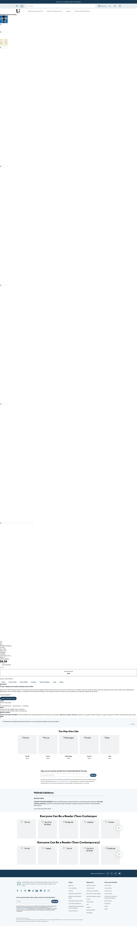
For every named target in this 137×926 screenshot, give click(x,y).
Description (3, 684)
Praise (1, 716)
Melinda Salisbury (7, 646)
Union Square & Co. (5, 656)
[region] (68, 828)
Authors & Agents (91, 885)
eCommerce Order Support (93, 893)
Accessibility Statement (74, 903)
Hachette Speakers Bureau (93, 896)
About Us (70, 885)
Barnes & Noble (12, 682)
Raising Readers (90, 910)
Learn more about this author (42, 809)
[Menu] (17, 6)
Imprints (70, 891)
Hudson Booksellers (45, 682)
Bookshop (33, 682)
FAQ (87, 904)
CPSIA (106, 906)
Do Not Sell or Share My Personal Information (110, 897)
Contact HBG (89, 902)
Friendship (25, 706)
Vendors (88, 907)
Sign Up (93, 775)
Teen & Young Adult (5, 702)
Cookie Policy (108, 891)
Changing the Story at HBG (75, 901)
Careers (88, 899)
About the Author (5, 712)
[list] (68, 581)
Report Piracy (108, 901)
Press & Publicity (72, 911)
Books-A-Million (24, 682)
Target (54, 682)
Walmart (62, 682)
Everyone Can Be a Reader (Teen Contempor (12, 709)
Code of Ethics (108, 893)
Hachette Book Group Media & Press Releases (76, 907)
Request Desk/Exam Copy (8, 698)
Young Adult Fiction (5, 706)
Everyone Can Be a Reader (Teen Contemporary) (13, 711)
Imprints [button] (68, 11)
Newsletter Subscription (74, 893)
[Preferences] (110, 6)
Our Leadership (72, 888)
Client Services (90, 888)
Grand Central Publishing (82, 11)
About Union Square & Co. (35, 11)
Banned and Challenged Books (74, 897)
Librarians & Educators (92, 891)
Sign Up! (103, 6)
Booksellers (89, 912)
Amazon (3, 682)
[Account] (115, 6)
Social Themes (17, 706)
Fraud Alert (107, 903)
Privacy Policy (108, 888)
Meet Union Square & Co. (54, 11)
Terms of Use (107, 885)
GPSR (106, 909)
